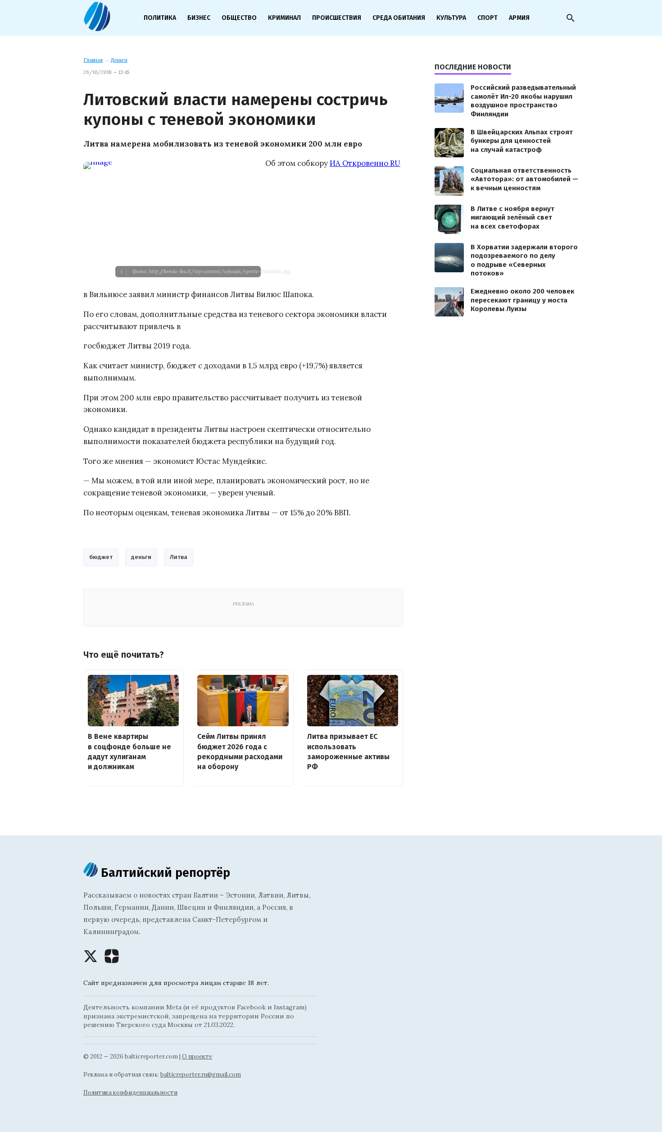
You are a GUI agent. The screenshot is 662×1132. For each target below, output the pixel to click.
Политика (160, 18)
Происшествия (336, 18)
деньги (141, 557)
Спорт (487, 18)
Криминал (284, 18)
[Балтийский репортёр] (96, 27)
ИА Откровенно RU (365, 163)
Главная (93, 60)
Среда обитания (398, 18)
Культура (451, 18)
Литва (178, 557)
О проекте (197, 1056)
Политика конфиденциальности (130, 1092)
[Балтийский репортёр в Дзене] (111, 956)
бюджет (101, 557)
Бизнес (198, 18)
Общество (239, 18)
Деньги (118, 60)
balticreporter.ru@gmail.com (200, 1074)
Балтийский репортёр (164, 872)
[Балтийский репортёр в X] (90, 956)
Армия (519, 18)
